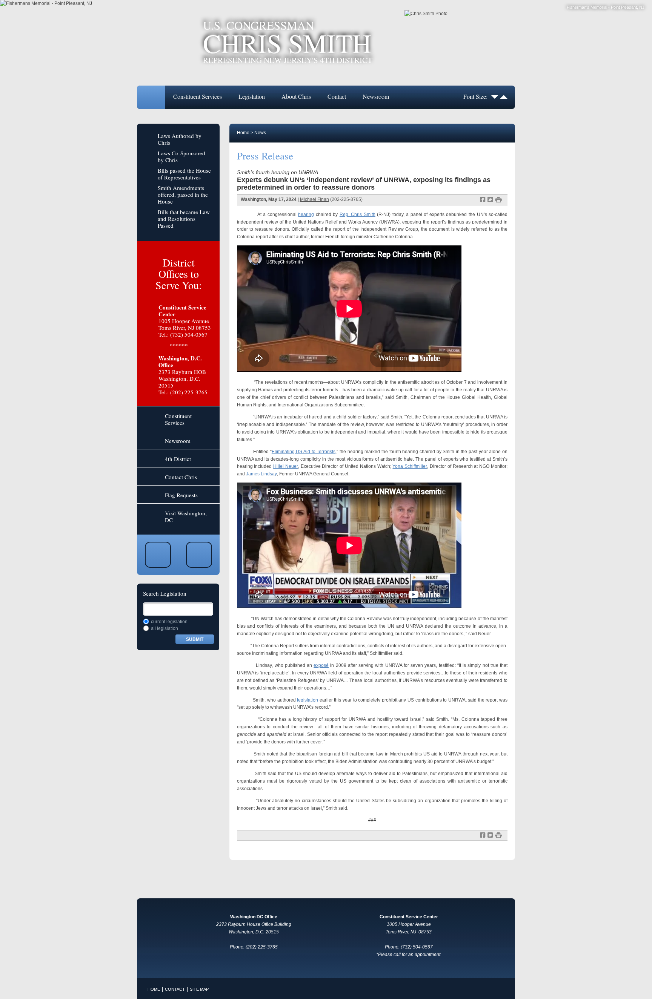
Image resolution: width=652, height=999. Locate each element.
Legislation (251, 96)
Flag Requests (181, 495)
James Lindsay (261, 474)
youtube (157, 554)
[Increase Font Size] (503, 96)
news (260, 132)
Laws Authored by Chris (179, 139)
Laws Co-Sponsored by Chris (181, 156)
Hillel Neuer (285, 466)
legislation (307, 700)
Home (151, 97)
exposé (321, 665)
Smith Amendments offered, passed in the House (183, 194)
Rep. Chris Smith (357, 214)
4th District (178, 459)
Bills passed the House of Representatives (184, 174)
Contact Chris (181, 477)
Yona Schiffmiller (409, 466)
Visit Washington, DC (186, 516)
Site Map (199, 989)
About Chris (296, 96)
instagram (199, 554)
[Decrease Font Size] (494, 96)
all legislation (164, 628)
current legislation (169, 621)
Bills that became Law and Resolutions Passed (184, 218)
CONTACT (175, 989)
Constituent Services (197, 96)
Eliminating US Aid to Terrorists (304, 451)
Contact (337, 96)
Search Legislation (164, 593)
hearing (306, 214)
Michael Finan (314, 199)
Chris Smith (287, 41)
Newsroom (376, 96)
